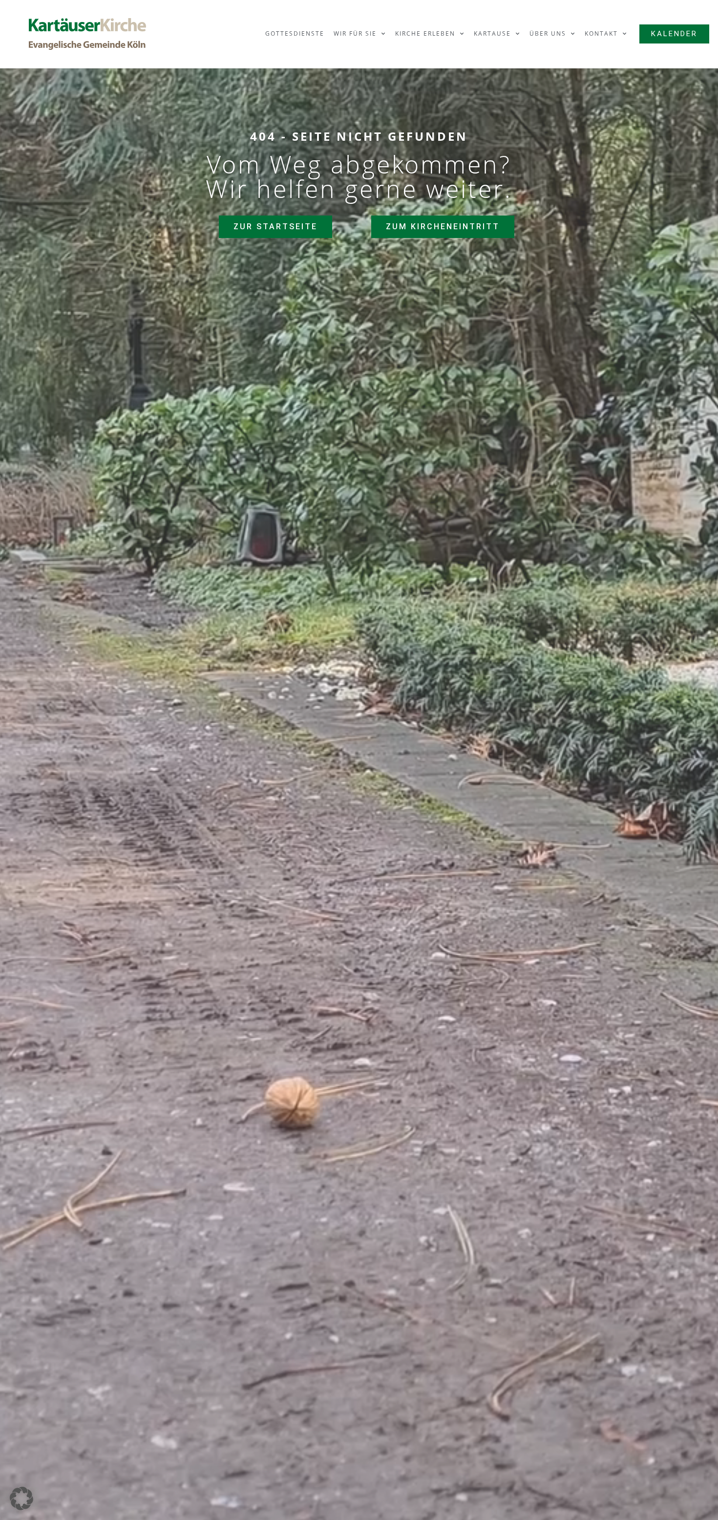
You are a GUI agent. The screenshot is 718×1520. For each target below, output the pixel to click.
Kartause (492, 33)
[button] (21, 1498)
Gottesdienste (294, 33)
